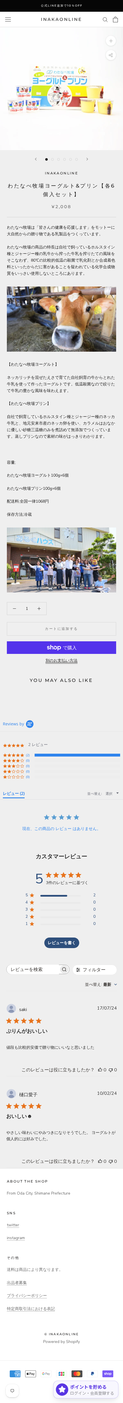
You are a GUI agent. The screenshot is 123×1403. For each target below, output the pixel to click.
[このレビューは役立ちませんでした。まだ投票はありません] (111, 1070)
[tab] (14, 794)
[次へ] (87, 159)
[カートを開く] (115, 19)
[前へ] (36, 159)
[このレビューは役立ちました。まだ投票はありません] (100, 1070)
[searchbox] (33, 969)
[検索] (105, 19)
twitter (13, 1225)
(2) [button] (27, 755)
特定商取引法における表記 (31, 1309)
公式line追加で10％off (61, 5)
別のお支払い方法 (61, 660)
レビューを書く (62, 943)
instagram (16, 1238)
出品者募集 (17, 1282)
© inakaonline (61, 1334)
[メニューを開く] (8, 19)
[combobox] (101, 984)
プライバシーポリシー (27, 1295)
